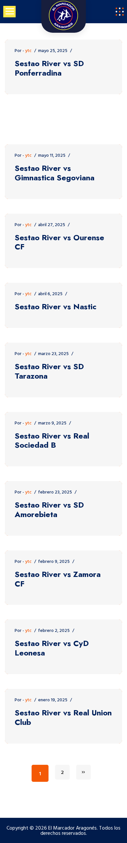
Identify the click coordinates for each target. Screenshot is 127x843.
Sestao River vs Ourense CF (59, 242)
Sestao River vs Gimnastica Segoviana (54, 173)
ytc (28, 51)
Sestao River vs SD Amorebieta (49, 509)
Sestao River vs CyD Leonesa (52, 648)
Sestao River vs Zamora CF (58, 579)
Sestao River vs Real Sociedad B (52, 440)
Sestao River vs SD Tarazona (49, 371)
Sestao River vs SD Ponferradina (49, 68)
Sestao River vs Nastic (55, 307)
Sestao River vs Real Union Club (63, 717)
